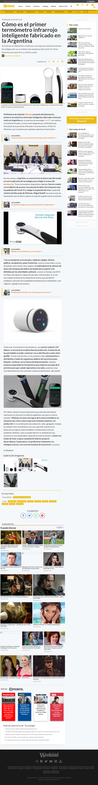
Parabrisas (63, 767)
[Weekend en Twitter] (46, 761)
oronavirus (9, 184)
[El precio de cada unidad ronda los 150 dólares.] (40, 465)
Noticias (28, 767)
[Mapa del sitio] (60, 761)
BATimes (55, 772)
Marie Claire (38, 767)
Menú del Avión (59, 12)
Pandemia (37, 501)
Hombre (54, 767)
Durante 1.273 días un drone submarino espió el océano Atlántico (24, 737)
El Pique (40, 12)
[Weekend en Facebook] (41, 761)
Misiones (29, 114)
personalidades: (7, 497)
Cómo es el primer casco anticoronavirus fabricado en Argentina (33, 138)
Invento (45, 501)
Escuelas (12, 503)
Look (81, 767)
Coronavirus (22, 501)
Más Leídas (73, 25)
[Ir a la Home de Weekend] (49, 755)
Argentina (53, 501)
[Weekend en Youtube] (50, 761)
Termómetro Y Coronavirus (22, 497)
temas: (4, 501)
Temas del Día (9, 12)
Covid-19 (30, 501)
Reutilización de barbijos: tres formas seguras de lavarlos (30, 292)
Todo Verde (19, 12)
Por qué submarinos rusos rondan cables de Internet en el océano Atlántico (27, 740)
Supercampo (73, 767)
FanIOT (48, 120)
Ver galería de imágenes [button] (12, 56)
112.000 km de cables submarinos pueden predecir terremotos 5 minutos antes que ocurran (32, 731)
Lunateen (47, 772)
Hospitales (20, 503)
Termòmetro (12, 501)
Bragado (49, 12)
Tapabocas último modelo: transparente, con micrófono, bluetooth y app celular (28, 734)
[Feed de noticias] (55, 761)
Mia (92, 767)
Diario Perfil (12, 767)
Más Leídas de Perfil (77, 129)
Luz (87, 767)
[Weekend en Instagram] (37, 761)
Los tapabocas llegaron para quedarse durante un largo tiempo (32, 205)
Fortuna (46, 767)
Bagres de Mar (31, 12)
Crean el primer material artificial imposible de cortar (21, 729)
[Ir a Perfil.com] (90, 1)
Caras (21, 767)
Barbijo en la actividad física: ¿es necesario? (25, 251)
